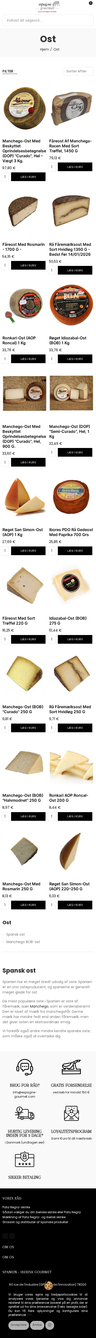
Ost (6, 923)
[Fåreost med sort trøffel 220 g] (24, 585)
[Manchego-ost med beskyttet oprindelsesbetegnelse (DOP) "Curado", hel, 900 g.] (24, 393)
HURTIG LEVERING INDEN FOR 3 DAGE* (24, 1133)
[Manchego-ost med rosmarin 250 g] (24, 851)
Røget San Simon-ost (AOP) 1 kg (22, 532)
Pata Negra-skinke (16, 1207)
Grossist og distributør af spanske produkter (35, 1222)
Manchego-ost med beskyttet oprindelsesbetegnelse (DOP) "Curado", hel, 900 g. (24, 436)
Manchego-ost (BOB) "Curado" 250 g (22, 709)
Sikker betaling (24, 1177)
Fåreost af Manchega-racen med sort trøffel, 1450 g (70, 145)
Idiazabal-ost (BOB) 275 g (68, 621)
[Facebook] (5, 1236)
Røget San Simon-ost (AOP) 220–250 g (69, 886)
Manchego (39, 1006)
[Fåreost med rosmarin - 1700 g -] (24, 211)
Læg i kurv (28, 177)
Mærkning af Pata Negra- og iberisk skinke (33, 1217)
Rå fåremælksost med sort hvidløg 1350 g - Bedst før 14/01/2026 (70, 249)
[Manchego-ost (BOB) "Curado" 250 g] (24, 674)
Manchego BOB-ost (23, 941)
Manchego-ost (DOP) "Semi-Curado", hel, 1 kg (69, 431)
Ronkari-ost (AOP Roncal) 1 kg (19, 340)
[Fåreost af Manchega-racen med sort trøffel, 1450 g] (71, 108)
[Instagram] (12, 1236)
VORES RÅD (11, 1198)
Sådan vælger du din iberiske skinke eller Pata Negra (41, 1212)
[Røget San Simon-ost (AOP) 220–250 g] (71, 851)
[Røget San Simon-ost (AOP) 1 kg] (24, 497)
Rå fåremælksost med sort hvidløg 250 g (70, 709)
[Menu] (4, 6)
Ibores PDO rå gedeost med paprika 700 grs (71, 532)
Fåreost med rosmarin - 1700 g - (23, 247)
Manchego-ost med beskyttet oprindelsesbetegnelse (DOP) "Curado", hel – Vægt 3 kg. (24, 150)
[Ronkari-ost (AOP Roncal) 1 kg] (24, 305)
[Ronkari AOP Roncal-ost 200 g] (71, 762)
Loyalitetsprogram (71, 1131)
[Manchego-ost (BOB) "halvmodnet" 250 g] (24, 762)
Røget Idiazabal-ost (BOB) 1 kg (67, 340)
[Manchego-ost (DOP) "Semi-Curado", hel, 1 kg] (71, 393)
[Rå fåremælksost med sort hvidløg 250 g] (71, 674)
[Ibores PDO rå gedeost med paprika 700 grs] (71, 497)
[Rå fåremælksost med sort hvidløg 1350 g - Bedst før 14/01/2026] (71, 211)
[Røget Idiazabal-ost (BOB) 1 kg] (71, 305)
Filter (7, 71)
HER (30, 1315)
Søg (88, 20)
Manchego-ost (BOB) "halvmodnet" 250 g (22, 798)
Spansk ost (15, 934)
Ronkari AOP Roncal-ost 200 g (68, 798)
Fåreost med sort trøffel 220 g (18, 621)
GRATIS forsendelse (71, 1085)
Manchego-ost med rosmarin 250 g (21, 886)
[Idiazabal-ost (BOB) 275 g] (71, 585)
